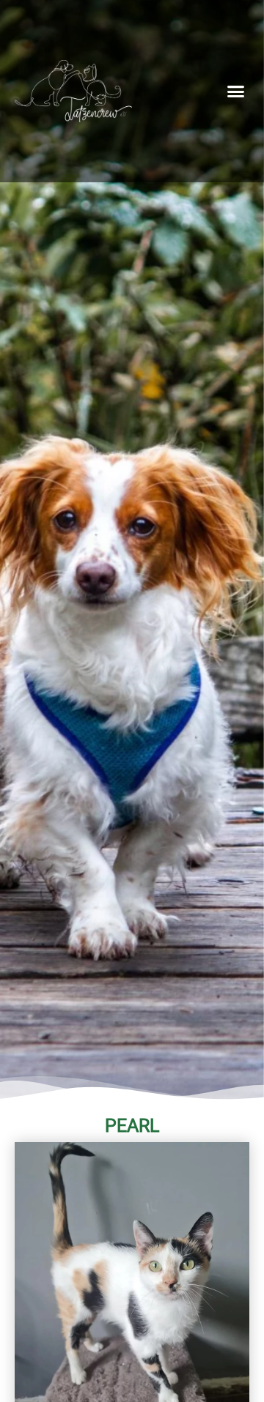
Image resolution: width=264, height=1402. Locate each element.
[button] (236, 91)
